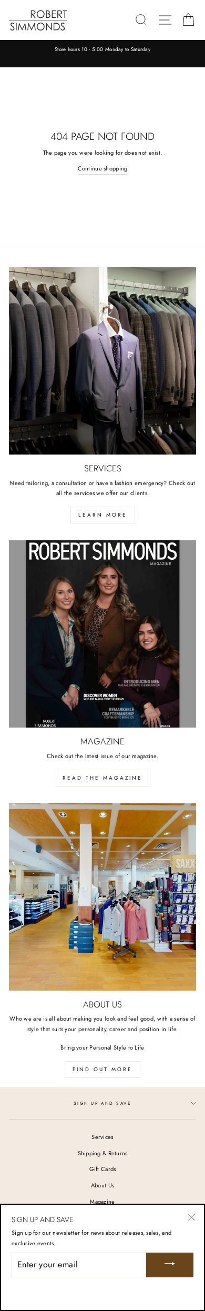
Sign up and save (103, 1103)
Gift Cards (102, 1169)
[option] (102, 50)
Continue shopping (103, 168)
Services (102, 1137)
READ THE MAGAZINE (102, 778)
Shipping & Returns (103, 1153)
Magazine (102, 1201)
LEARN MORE (102, 515)
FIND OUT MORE (102, 1069)
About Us (102, 1185)
